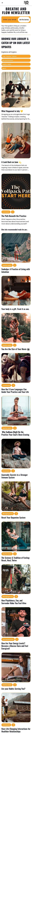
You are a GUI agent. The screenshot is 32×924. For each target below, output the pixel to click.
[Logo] (26, 2)
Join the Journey (24, 19)
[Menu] (2, 2)
